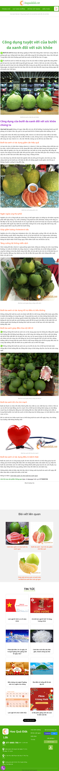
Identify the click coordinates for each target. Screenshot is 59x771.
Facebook (47, 733)
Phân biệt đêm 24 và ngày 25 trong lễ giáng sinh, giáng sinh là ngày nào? (17, 652)
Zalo (23, 479)
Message (30, 479)
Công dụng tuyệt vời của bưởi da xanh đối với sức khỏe (34, 14)
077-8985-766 (12, 743)
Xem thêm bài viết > (29, 720)
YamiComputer (33, 770)
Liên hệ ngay (50, 741)
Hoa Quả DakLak (14, 14)
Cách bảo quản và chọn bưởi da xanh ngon (24, 476)
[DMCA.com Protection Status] (50, 747)
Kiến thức (46, 9)
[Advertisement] (29, 27)
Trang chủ (6, 9)
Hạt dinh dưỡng (19, 9)
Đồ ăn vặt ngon (34, 9)
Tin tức (33, 739)
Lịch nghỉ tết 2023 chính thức (17, 713)
